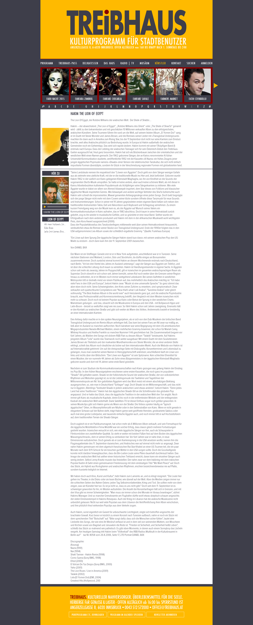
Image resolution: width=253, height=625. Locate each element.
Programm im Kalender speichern (126, 615)
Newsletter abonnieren (165, 615)
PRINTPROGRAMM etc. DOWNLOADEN (88, 615)
